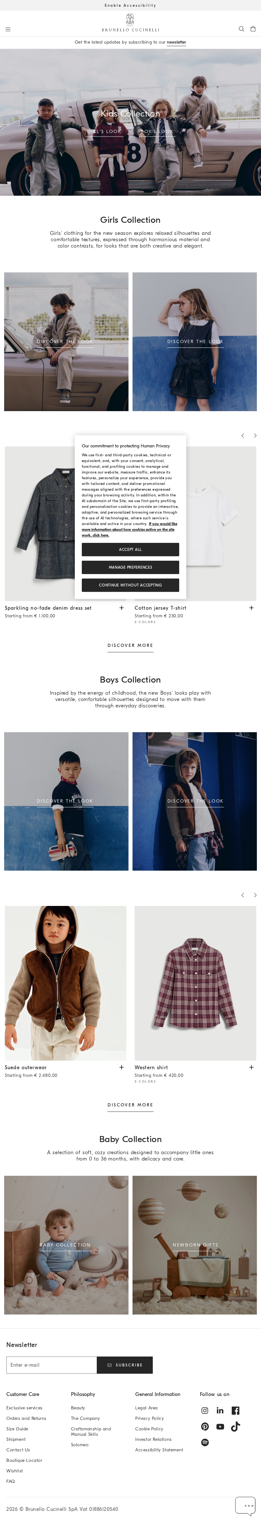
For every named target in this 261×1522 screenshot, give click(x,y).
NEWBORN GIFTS (196, 1245)
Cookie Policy (149, 1429)
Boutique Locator (24, 1460)
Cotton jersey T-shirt (161, 612)
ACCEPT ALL (130, 550)
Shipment (16, 1439)
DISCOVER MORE (130, 645)
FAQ (10, 1481)
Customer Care (22, 1394)
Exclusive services (24, 1408)
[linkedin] (220, 1410)
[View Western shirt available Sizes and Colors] (251, 1067)
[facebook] (235, 1410)
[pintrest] (205, 1426)
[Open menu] (8, 29)
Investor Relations (153, 1439)
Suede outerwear (31, 1071)
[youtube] (220, 1426)
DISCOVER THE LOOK (65, 341)
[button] (245, 1506)
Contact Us (18, 1450)
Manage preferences (130, 567)
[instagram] (205, 1410)
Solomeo (80, 1445)
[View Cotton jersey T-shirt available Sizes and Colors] (251, 607)
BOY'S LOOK (157, 131)
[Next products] (255, 435)
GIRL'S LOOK (104, 131)
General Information (157, 1394)
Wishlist (14, 1471)
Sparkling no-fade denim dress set (48, 612)
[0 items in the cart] (253, 28)
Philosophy (83, 1394)
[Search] (241, 28)
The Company (86, 1418)
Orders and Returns (26, 1418)
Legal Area (146, 1408)
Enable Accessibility (131, 5)
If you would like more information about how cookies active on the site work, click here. (129, 530)
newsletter (176, 42)
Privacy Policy (149, 1418)
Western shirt (159, 1071)
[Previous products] (242, 435)
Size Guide (17, 1429)
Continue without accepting (130, 585)
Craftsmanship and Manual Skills (91, 1431)
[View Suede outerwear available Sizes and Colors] (121, 1067)
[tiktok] (235, 1426)
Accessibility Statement (159, 1450)
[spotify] (205, 1442)
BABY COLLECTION (65, 1245)
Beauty (78, 1408)
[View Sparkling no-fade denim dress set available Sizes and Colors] (121, 607)
